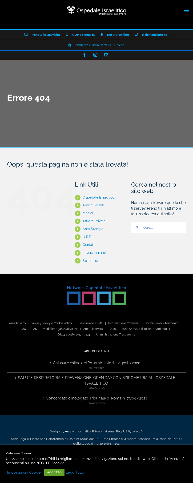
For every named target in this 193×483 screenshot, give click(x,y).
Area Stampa (93, 229)
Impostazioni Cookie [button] (24, 472)
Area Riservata (93, 329)
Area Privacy (17, 323)
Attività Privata (94, 221)
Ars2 (68, 431)
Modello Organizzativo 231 (60, 329)
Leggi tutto (75, 472)
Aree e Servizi (93, 205)
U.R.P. (87, 237)
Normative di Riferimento (161, 323)
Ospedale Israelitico (98, 197)
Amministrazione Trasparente (115, 334)
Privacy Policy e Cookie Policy (52, 323)
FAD (34, 329)
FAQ (23, 329)
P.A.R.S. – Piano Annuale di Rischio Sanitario (138, 329)
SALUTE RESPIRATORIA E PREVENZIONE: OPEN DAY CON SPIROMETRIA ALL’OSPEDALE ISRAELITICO (96, 380)
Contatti (89, 245)
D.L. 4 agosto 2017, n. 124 (74, 334)
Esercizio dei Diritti (90, 323)
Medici (88, 213)
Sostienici (90, 261)
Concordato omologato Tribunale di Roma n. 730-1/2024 (96, 398)
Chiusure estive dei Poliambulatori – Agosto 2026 (97, 363)
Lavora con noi (94, 253)
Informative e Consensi (123, 323)
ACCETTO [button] (54, 472)
